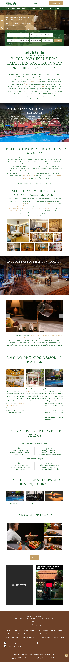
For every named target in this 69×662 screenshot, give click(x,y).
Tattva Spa (34, 634)
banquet (41, 86)
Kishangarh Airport (29, 176)
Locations (35, 3)
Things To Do (9, 637)
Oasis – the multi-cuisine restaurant (42, 335)
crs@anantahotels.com (15, 646)
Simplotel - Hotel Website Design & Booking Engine (38, 654)
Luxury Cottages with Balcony (48, 203)
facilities (28, 391)
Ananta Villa (14, 210)
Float (26, 338)
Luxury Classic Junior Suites (39, 208)
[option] (15, 393)
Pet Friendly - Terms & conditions (40, 637)
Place (8, 32)
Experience (41, 8)
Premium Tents (40, 206)
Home (9, 631)
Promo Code (46, 38)
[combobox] (18, 35)
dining (25, 84)
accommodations (33, 81)
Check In (9, 38)
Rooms (33, 8)
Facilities (26, 634)
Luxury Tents (23, 208)
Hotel (31, 32)
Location (57, 8)
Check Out (21, 38)
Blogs (17, 637)
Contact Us (57, 634)
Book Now (58, 40)
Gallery (20, 634)
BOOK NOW (56, 3)
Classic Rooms (19, 203)
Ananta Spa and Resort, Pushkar (17, 8)
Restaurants (12, 634)
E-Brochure (24, 637)
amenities (36, 79)
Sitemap (16, 654)
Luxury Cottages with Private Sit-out (20, 206)
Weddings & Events (45, 634)
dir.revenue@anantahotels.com (17, 643)
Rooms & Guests (35, 38)
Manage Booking (56, 45)
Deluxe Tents (30, 203)
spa (16, 91)
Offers (50, 8)
